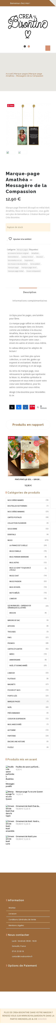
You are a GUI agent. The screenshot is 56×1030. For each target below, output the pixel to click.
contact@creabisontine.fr (22, 956)
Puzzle (10, 747)
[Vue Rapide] (35, 483)
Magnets (11, 684)
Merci (11, 654)
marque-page (13, 267)
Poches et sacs (14, 690)
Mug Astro (14, 562)
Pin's (9, 637)
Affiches (11, 626)
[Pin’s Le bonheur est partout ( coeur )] (3, 515)
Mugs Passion (15, 581)
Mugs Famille (15, 551)
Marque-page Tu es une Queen (29, 791)
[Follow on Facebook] (36, 3)
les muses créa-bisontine (17, 264)
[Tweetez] (12, 407)
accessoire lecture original (18, 253)
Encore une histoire (16, 741)
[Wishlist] (22, 48)
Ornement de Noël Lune (26, 836)
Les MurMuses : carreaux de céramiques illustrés (19, 606)
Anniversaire (14, 660)
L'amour (13, 598)
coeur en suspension (16, 719)
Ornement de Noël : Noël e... (28, 821)
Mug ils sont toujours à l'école (20, 569)
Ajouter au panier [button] (23, 483)
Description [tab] (29, 292)
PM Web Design (27, 1003)
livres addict (35, 264)
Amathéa (35, 253)
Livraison (13, 913)
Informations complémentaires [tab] (29, 301)
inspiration (29, 260)
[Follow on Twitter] (42, 3)
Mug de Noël (14, 587)
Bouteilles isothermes (17, 506)
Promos (11, 643)
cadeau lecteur (27, 257)
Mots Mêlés (14, 593)
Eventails (12, 534)
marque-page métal (15, 271)
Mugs (10, 540)
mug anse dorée (14, 724)
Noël (10, 707)
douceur (39, 257)
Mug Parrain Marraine (19, 557)
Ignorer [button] (42, 1019)
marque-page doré (29, 267)
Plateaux (11, 679)
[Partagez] (18, 407)
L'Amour (11, 673)
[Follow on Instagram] (47, 3)
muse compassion (33, 271)
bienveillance (13, 257)
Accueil (9, 74)
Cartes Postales (15, 517)
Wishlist (12, 907)
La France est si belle (18, 545)
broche (12, 613)
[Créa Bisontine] (28, 25)
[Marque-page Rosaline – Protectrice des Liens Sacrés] (52, 515)
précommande (14, 713)
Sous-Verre (12, 529)
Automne (12, 730)
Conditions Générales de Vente (22, 919)
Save (12, 105)
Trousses (12, 632)
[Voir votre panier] (27, 48)
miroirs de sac (14, 620)
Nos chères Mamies (16, 500)
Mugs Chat (14, 576)
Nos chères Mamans (16, 511)
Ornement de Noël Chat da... (28, 806)
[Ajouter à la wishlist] (40, 485)
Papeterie (12, 736)
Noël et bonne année (18, 665)
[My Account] (18, 48)
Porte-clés (12, 696)
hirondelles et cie (15, 260)
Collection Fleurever (17, 523)
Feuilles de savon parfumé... (27, 767)
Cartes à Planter (15, 649)
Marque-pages (21, 74)
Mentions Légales (16, 925)
